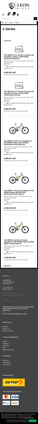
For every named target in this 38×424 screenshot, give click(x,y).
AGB (4, 347)
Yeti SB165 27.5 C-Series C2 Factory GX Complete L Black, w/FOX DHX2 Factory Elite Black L (19, 57)
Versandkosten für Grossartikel (19, 74)
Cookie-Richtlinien (28, 417)
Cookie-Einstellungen (13, 421)
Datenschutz (6, 345)
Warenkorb (6, 360)
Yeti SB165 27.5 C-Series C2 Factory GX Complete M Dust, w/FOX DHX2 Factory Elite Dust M (19, 93)
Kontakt (5, 341)
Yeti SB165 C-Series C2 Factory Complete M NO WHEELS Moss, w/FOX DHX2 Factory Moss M (19, 242)
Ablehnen (24, 421)
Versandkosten (7, 362)
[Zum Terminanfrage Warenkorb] (13, 15)
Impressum (6, 343)
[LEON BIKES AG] (19, 6)
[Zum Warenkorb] (8, 15)
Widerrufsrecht (7, 364)
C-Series (16, 22)
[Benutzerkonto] (17, 14)
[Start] (2, 22)
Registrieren (6, 329)
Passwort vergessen (8, 331)
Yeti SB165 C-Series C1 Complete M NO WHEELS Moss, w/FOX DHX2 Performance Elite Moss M (17, 142)
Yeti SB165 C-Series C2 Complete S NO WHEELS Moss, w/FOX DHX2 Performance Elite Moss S (19, 192)
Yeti (6, 22)
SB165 (11, 22)
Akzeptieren (32, 421)
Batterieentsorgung (8, 350)
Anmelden (5, 326)
